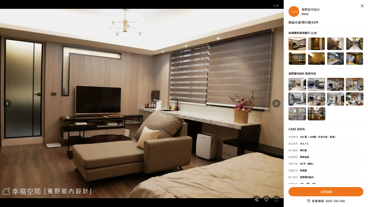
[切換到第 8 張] (354, 58)
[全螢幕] (276, 200)
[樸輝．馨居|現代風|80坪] (297, 84)
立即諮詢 (326, 191)
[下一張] (276, 103)
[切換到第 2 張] (316, 43)
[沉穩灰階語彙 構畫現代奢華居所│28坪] (316, 84)
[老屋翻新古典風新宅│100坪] (335, 84)
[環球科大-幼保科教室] (297, 113)
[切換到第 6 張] (316, 58)
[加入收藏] (266, 200)
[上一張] (7, 103)
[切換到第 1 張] (297, 43)
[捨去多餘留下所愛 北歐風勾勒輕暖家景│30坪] (335, 99)
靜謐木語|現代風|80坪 (303, 22)
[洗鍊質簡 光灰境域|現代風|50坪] (297, 99)
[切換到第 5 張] (297, 58)
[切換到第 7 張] (335, 58)
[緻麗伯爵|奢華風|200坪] (316, 113)
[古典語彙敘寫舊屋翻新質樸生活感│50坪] (354, 99)
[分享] (256, 200)
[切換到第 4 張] (354, 43)
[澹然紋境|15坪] (354, 84)
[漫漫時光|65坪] (316, 99)
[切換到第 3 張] (335, 43)
